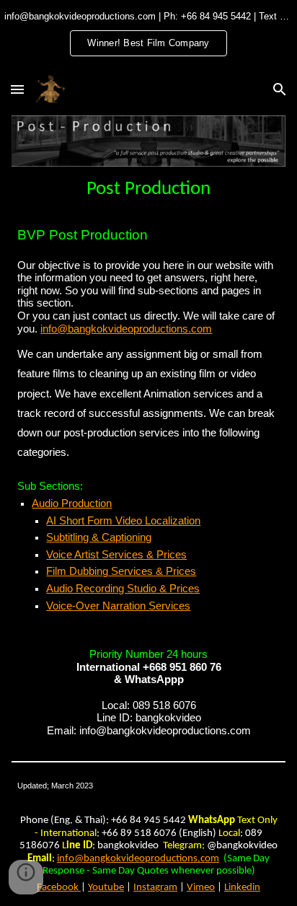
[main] (148, 188)
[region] (148, 34)
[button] (17, 89)
